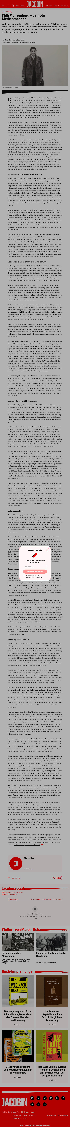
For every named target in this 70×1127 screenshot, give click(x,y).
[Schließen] (47, 549)
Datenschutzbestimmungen (34, 577)
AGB (38, 576)
